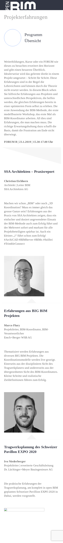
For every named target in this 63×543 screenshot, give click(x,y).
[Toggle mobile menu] (56, 4)
